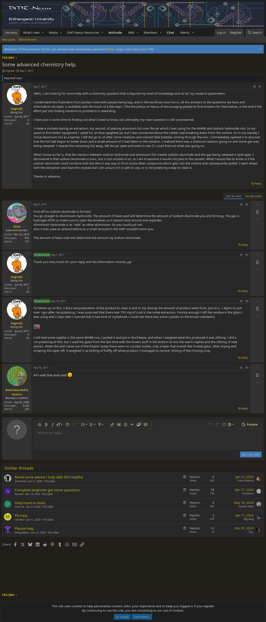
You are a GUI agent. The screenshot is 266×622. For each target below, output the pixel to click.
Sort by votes (253, 196)
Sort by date (233, 196)
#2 (246, 204)
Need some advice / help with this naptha (49, 477)
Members (151, 32)
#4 (246, 301)
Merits (185, 32)
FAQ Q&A (49, 481)
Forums (11, 32)
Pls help (21, 515)
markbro (20, 519)
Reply (258, 183)
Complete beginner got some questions (47, 489)
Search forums (27, 39)
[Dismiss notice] (260, 49)
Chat (170, 32)
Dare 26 (19, 506)
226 (27, 409)
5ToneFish (20, 481)
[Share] (254, 86)
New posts (8, 39)
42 (27, 123)
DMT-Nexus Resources (83, 32)
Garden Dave (246, 506)
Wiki (131, 32)
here (110, 49)
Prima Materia (245, 480)
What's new (31, 32)
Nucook (19, 494)
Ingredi (9, 71)
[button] (43, 32)
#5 (246, 367)
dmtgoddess (22, 532)
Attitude (115, 32)
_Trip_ (250, 532)
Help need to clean (30, 502)
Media (53, 32)
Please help (24, 528)
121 (27, 241)
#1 (260, 86)
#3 (246, 255)
